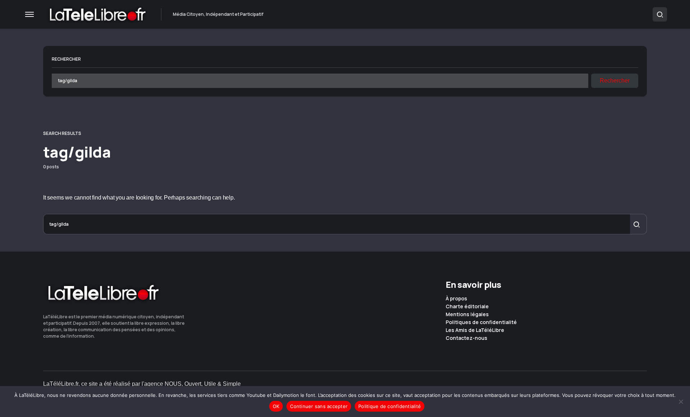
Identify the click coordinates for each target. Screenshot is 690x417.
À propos (456, 298)
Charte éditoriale (467, 306)
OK (276, 406)
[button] (29, 14)
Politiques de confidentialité (481, 322)
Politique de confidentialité (389, 406)
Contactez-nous (466, 338)
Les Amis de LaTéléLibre (475, 330)
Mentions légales (467, 314)
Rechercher (66, 59)
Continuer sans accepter (319, 406)
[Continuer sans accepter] (681, 401)
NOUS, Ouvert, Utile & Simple (203, 384)
